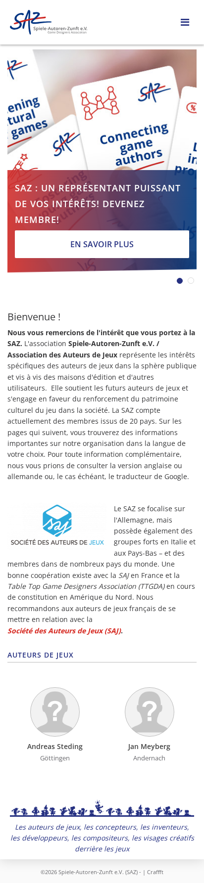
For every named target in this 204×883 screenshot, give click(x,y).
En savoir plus (102, 244)
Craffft (155, 872)
